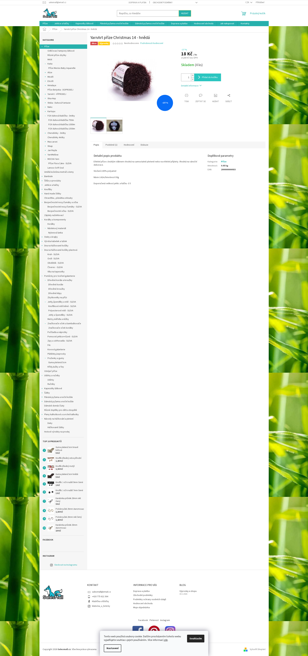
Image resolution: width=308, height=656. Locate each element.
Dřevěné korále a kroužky (60, 280)
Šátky (47, 392)
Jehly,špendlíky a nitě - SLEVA (62, 302)
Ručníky (51, 384)
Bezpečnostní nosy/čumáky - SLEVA (65, 206)
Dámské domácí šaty (54, 405)
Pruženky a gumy (56, 358)
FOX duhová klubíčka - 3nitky (61, 115)
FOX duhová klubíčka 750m (61, 120)
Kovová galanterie (56, 349)
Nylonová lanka (55, 232)
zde (166, 640)
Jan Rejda (52, 150)
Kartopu (51, 111)
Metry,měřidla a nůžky (58, 319)
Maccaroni (52, 141)
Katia (50, 63)
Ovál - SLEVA (53, 258)
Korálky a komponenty (55, 219)
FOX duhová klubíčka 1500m (61, 128)
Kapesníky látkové (53, 388)
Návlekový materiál (57, 228)
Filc (49, 345)
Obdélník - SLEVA (56, 263)
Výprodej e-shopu (188, 591)
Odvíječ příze (50, 371)
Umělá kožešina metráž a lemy (59, 172)
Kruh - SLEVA (53, 254)
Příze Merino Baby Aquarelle (62, 68)
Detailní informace (190, 85)
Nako (50, 107)
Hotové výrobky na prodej (57, 431)
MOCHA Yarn (53, 159)
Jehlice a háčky (51, 185)
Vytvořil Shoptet (257, 649)
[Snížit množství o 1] (192, 79)
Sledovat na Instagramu (65, 565)
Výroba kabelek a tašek (55, 241)
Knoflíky (48, 189)
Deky (50, 423)
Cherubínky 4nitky (56, 137)
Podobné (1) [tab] (111, 145)
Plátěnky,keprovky (57, 354)
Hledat (185, 13)
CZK (247, 2)
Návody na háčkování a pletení (58, 418)
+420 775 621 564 (100, 596)
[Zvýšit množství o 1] (192, 75)
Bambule (48, 176)
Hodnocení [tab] (129, 145)
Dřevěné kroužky (56, 289)
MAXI (50, 59)
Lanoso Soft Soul (56, 167)
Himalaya (52, 85)
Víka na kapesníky (56, 271)
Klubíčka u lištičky (100, 601)
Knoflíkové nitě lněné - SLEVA (62, 306)
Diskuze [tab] (144, 145)
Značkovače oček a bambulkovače (64, 323)
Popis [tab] (96, 145)
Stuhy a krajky (51, 237)
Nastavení (113, 648)
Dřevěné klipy (55, 293)
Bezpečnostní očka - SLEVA (61, 211)
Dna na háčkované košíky (56, 245)
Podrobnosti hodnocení (151, 43)
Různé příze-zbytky (57, 55)
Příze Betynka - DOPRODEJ (60, 89)
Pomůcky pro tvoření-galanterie (59, 276)
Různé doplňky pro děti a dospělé (60, 410)
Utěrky (51, 380)
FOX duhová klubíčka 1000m (61, 124)
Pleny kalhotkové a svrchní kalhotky (61, 414)
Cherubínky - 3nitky (57, 133)
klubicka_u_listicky (101, 606)
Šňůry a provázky (52, 180)
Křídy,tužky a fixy (56, 366)
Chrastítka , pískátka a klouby (58, 198)
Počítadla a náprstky (57, 332)
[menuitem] (45, 23)
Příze (46, 46)
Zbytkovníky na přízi (57, 297)
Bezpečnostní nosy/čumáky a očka (61, 202)
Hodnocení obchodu (143, 603)
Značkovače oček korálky (60, 328)
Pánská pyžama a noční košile (58, 397)
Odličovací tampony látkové (61, 50)
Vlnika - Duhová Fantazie (59, 103)
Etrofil (50, 81)
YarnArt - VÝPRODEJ (57, 94)
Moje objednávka (141, 607)
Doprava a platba (137, 2)
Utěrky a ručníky (52, 375)
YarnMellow (53, 154)
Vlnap (50, 146)
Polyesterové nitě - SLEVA (60, 310)
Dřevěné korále (55, 284)
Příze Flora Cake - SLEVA (59, 163)
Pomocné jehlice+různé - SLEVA (63, 336)
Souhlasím (195, 638)
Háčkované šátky (56, 427)
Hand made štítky (52, 193)
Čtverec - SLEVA (55, 267)
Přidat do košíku (210, 77)
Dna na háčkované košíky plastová (60, 250)
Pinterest (154, 620)
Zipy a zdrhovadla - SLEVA (60, 340)
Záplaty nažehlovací (54, 215)
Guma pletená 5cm (57, 362)
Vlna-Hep (52, 98)
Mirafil (50, 77)
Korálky (51, 224)
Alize (50, 72)
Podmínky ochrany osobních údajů (149, 599)
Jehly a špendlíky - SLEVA (60, 315)
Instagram (165, 620)
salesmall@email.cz (101, 591)
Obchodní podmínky (163, 2)
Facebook (143, 620)
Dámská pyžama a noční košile (59, 401)
